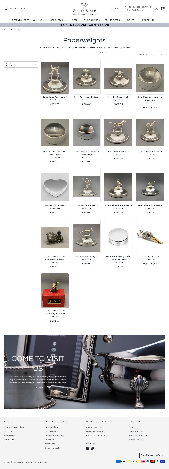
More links (148, 20)
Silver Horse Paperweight (150, 151)
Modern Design (57, 20)
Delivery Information (95, 431)
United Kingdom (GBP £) (151, 455)
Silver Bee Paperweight (118, 97)
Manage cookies (135, 440)
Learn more (38, 387)
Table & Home (91, 20)
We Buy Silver (10, 436)
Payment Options (94, 427)
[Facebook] (87, 448)
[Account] (156, 8)
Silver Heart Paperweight (55, 205)
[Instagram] (92, 448)
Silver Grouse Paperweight (150, 205)
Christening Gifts (52, 448)
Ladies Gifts (50, 440)
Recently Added (20, 20)
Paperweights (16, 30)
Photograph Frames (54, 436)
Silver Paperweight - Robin (86, 97)
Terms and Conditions (138, 436)
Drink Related (112, 20)
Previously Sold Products (150, 54)
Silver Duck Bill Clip (150, 257)
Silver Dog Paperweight (118, 151)
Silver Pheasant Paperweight (118, 205)
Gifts (75, 20)
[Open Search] (6, 8)
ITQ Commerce (42, 462)
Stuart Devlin (51, 431)
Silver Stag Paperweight (86, 205)
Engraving (132, 427)
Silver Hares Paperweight (55, 97)
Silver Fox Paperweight (86, 257)
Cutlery (131, 20)
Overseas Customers (96, 436)
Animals (37, 20)
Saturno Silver (51, 427)
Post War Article (135, 431)
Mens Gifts (50, 444)
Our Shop (8, 431)
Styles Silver (21, 462)
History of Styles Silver (14, 427)
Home (6, 30)
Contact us (9, 440)
